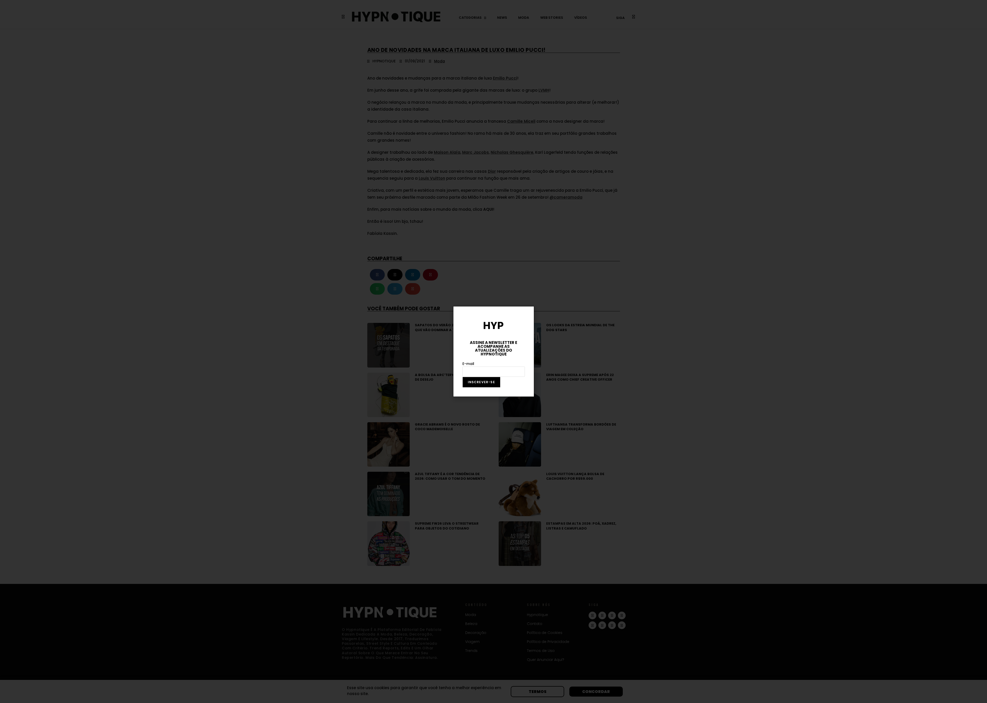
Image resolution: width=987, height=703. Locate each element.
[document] (493, 351)
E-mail (468, 363)
